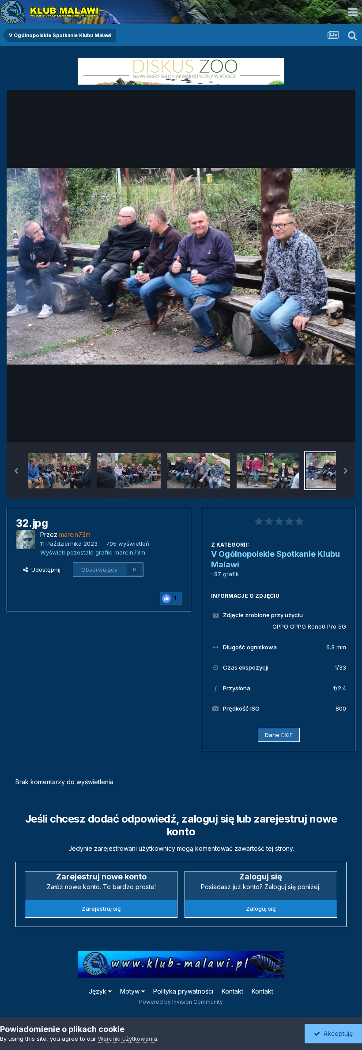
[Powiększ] (181, 266)
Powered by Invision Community (181, 1001)
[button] (16, 470)
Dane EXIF (279, 734)
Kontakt (232, 991)
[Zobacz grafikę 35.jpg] (128, 470)
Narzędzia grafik (312, 426)
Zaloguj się (261, 908)
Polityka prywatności (183, 991)
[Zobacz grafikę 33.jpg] (268, 470)
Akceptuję (336, 1033)
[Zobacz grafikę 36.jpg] (59, 470)
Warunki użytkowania (127, 1038)
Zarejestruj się (101, 908)
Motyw (130, 991)
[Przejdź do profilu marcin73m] (25, 539)
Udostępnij (44, 569)
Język (98, 991)
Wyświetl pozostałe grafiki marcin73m (92, 552)
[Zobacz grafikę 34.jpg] (198, 470)
